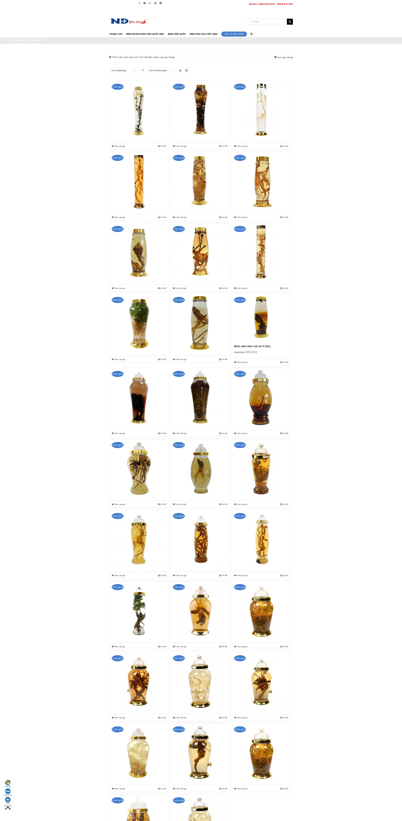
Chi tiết (163, 146)
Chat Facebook (8, 804)
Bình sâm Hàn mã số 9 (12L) (252, 346)
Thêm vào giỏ (119, 146)
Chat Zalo (8, 795)
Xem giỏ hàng (285, 57)
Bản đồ (7, 787)
